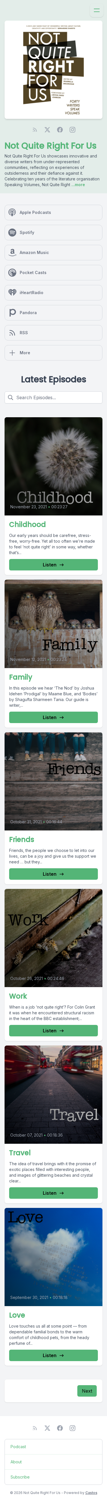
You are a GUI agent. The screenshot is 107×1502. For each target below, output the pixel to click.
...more (77, 184)
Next (87, 1391)
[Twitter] (47, 130)
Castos (91, 1493)
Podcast (18, 1446)
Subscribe (20, 1477)
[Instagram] (72, 130)
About (16, 1461)
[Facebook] (60, 130)
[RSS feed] (35, 130)
